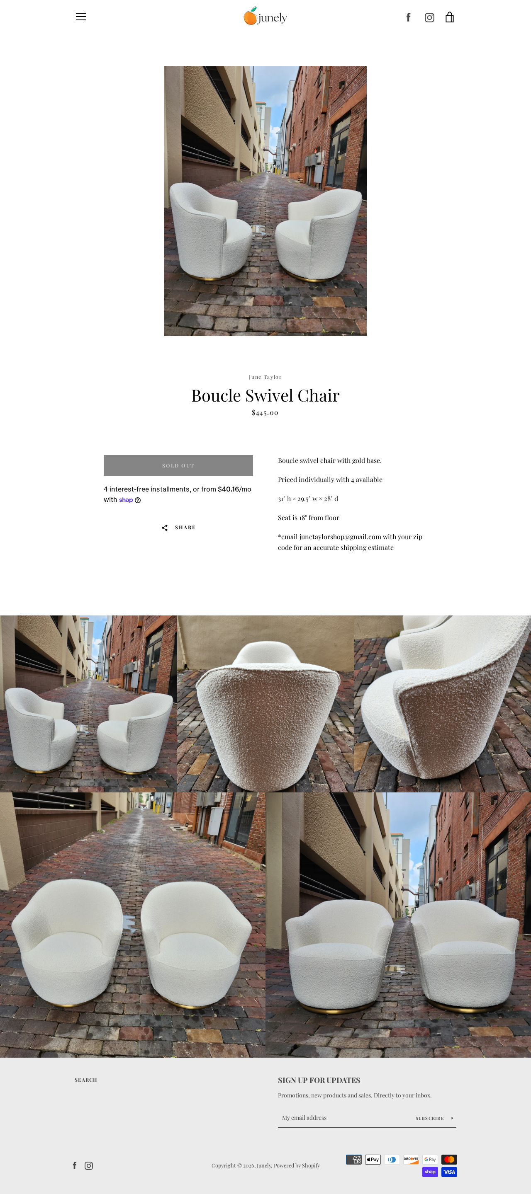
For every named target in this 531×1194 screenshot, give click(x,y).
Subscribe (431, 1118)
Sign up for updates (319, 1080)
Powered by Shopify (297, 1165)
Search (86, 1079)
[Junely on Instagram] (429, 17)
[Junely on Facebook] (408, 17)
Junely (264, 1165)
